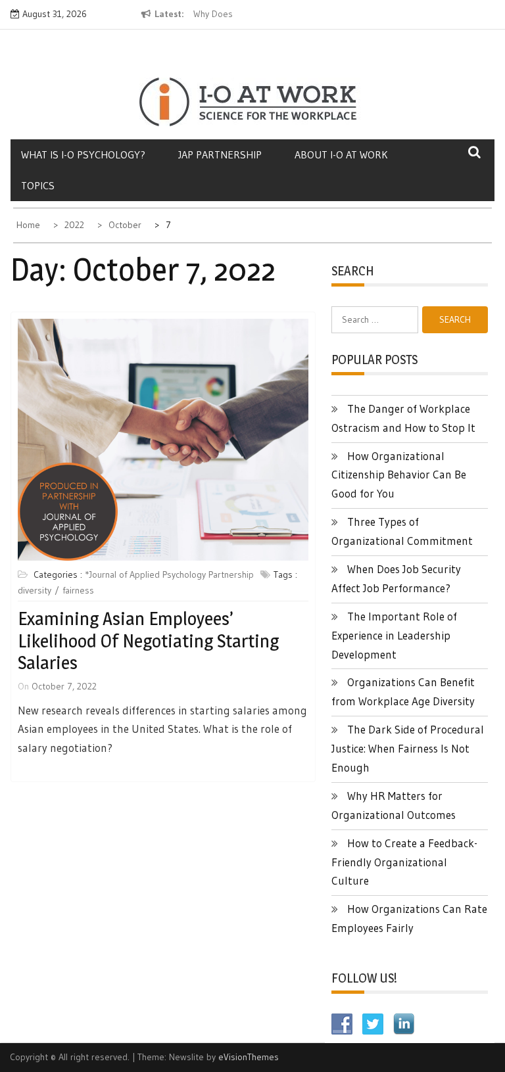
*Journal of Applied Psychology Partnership (169, 574)
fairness (78, 590)
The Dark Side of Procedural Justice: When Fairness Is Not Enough (407, 748)
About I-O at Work (341, 154)
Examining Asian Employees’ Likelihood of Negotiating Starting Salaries (148, 640)
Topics (38, 185)
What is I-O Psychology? (83, 154)
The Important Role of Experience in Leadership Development (394, 635)
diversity (34, 590)
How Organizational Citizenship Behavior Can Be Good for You (398, 475)
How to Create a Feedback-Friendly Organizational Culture (404, 862)
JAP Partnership (220, 154)
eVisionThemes (248, 1057)
